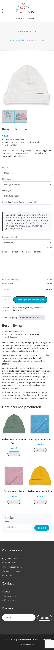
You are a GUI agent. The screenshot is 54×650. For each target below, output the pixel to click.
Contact (6, 592)
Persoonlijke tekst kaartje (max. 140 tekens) (21, 252)
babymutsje (7, 310)
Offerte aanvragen (11, 600)
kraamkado (18, 310)
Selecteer (13, 454)
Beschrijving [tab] (11, 317)
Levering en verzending (13, 571)
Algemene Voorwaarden (13, 558)
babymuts (38, 307)
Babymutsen (16, 307)
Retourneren (8, 575)
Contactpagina (9, 596)
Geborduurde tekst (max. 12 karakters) (23, 202)
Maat (9, 167)
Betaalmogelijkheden (12, 567)
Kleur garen (11, 179)
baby (30, 307)
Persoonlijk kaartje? (15, 237)
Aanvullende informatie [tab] (31, 317)
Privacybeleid (9, 562)
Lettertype (11, 190)
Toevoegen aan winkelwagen (30, 299)
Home (12, 40)
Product (21, 40)
